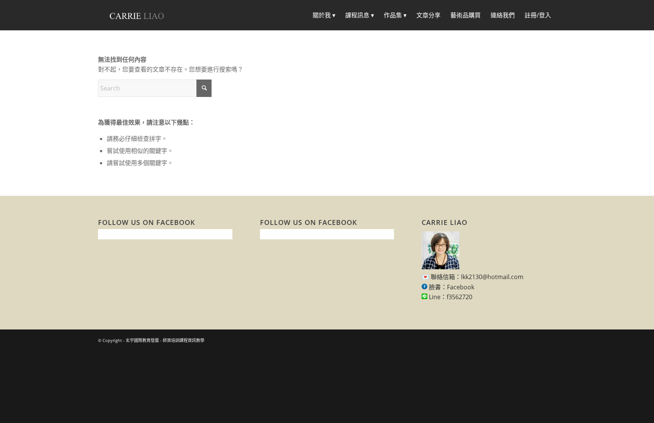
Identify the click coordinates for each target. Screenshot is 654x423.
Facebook (460, 287)
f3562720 (459, 297)
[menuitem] (324, 15)
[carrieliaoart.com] (137, 15)
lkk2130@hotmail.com (492, 277)
